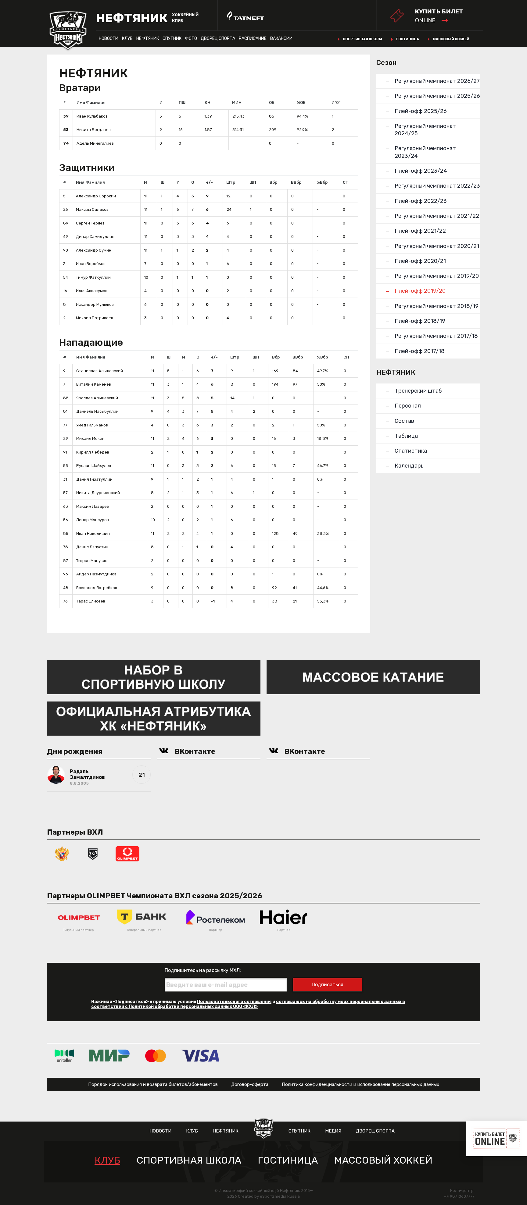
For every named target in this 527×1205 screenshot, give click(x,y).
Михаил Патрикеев (94, 318)
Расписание (253, 38)
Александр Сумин (93, 250)
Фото (191, 38)
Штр (230, 182)
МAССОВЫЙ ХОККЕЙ (383, 1160)
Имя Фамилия (91, 102)
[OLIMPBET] (127, 853)
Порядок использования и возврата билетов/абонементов (153, 1084)
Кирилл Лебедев (92, 452)
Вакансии (281, 38)
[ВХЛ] (92, 853)
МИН (237, 102)
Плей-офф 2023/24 (421, 171)
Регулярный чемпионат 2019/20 (437, 276)
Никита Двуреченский (98, 492)
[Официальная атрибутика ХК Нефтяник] (153, 718)
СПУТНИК (172, 38)
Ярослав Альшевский (97, 398)
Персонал (408, 405)
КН (207, 102)
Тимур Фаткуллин (93, 277)
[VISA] (200, 1055)
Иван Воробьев (91, 263)
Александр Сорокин (96, 196)
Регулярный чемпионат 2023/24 (425, 152)
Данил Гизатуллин (94, 479)
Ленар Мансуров (92, 520)
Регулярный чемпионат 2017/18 (436, 336)
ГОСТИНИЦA (288, 1160)
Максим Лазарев (92, 506)
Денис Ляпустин (92, 547)
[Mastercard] (155, 1055)
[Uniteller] (64, 1055)
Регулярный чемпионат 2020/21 (437, 246)
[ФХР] (62, 853)
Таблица (406, 436)
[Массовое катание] (373, 677)
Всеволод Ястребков (96, 587)
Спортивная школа (362, 39)
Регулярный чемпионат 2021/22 (437, 216)
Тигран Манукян (91, 560)
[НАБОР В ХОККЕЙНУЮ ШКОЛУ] (153, 677)
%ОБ (301, 102)
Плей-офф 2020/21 (420, 261)
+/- (209, 182)
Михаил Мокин (90, 438)
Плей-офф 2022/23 (421, 201)
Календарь (409, 465)
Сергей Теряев (90, 223)
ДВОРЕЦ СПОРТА (218, 38)
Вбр (273, 182)
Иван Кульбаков (92, 116)
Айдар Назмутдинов (96, 574)
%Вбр (322, 182)
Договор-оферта (249, 1084)
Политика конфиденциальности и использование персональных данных (360, 1084)
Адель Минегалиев (95, 143)
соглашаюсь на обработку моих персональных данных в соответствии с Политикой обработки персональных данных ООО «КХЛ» (248, 1004)
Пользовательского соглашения (234, 1001)
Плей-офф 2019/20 (420, 291)
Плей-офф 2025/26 (421, 111)
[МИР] (109, 1055)
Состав (404, 421)
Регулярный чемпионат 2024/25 (425, 130)
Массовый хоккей (451, 39)
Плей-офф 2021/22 (420, 231)
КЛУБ (127, 38)
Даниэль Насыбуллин (97, 411)
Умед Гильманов (92, 425)
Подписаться (327, 985)
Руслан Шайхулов (93, 465)
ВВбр (296, 182)
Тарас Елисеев (90, 601)
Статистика (411, 450)
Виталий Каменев (93, 384)
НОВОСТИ (108, 38)
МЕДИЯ (333, 1131)
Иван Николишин (93, 533)
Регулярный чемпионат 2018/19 (437, 306)
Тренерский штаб (418, 390)
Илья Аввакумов (91, 290)
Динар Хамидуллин (95, 236)
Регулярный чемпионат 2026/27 (437, 81)
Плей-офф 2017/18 (420, 351)
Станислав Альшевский (99, 371)
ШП (252, 182)
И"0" (336, 102)
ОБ (271, 102)
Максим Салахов (92, 209)
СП (346, 182)
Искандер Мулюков (95, 304)
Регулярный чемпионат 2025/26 (437, 96)
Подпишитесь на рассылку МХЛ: (203, 970)
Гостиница (407, 39)
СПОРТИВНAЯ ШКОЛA (189, 1160)
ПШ (182, 102)
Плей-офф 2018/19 (420, 321)
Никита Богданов (94, 129)
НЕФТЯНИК (147, 38)
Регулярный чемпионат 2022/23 (437, 185)
